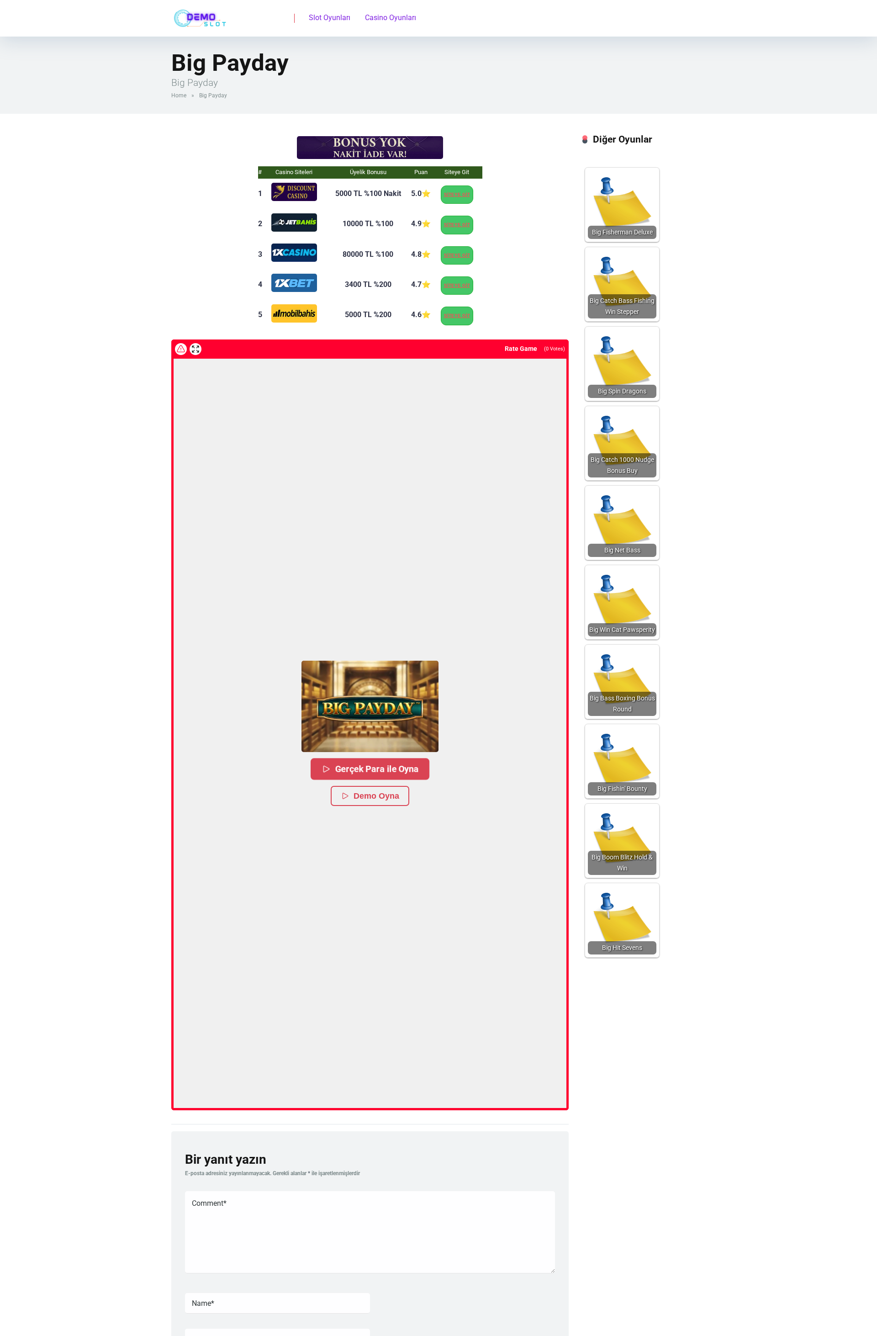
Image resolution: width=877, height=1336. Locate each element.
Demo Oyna (376, 796)
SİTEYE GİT (457, 194)
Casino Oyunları (390, 17)
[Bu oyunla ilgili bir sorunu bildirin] (181, 349)
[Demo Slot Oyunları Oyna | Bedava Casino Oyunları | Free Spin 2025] (198, 14)
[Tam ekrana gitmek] (195, 349)
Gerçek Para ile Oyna (377, 769)
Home (178, 95)
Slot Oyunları (329, 17)
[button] (369, 706)
